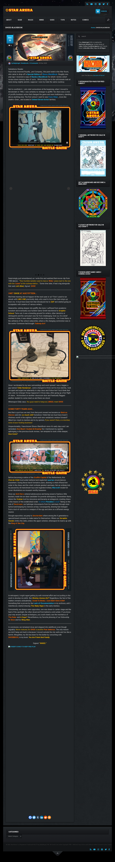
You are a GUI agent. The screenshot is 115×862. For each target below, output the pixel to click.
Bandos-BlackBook (40, 77)
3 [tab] (41, 275)
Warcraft (56, 488)
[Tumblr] (38, 817)
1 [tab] (35, 275)
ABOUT (9, 20)
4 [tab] (43, 275)
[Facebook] (30, 817)
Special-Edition (33, 74)
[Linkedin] (41, 817)
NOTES (73, 20)
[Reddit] (45, 817)
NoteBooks (25, 63)
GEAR (20, 20)
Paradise (50, 502)
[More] (49, 817)
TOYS (63, 20)
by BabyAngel (15, 63)
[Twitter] (34, 817)
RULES (30, 20)
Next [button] (68, 188)
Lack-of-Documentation (44, 603)
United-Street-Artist (40, 99)
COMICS (85, 20)
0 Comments (34, 63)
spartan (51, 480)
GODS (52, 20)
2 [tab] (38, 275)
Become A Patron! (99, 75)
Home (93, 27)
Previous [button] (10, 188)
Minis (41, 20)
